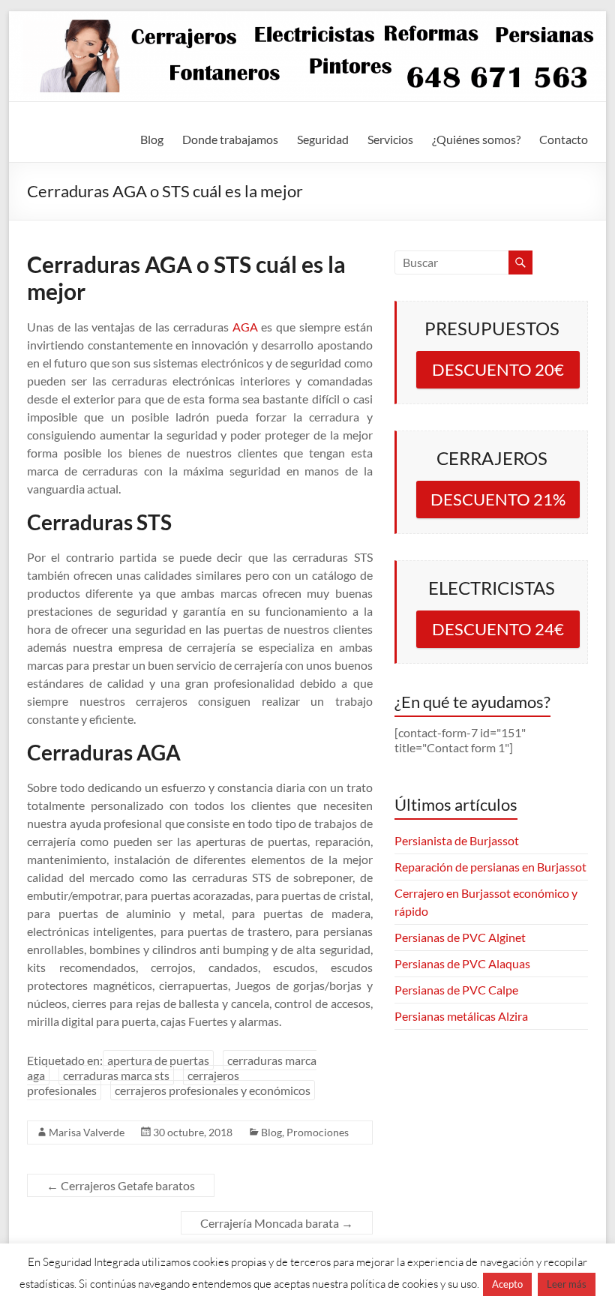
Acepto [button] (507, 1284)
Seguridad (323, 139)
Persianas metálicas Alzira (461, 1016)
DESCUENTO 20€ (498, 369)
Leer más (566, 1284)
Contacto (563, 139)
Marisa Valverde (86, 1132)
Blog (152, 139)
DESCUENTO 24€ (498, 629)
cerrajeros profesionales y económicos (212, 1090)
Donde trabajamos (230, 139)
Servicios (390, 139)
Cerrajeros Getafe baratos (120, 1185)
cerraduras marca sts (116, 1075)
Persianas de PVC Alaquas (462, 963)
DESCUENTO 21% (498, 499)
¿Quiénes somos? (476, 139)
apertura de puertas (158, 1060)
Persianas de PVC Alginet (460, 937)
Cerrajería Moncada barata (276, 1223)
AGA (245, 327)
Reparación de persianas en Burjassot (490, 867)
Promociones (317, 1132)
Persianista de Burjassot (456, 840)
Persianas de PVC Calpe (456, 989)
